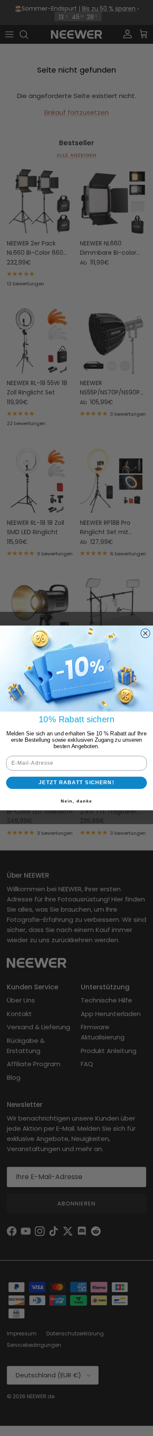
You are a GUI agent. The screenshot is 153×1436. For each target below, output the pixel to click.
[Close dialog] (145, 633)
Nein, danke (76, 801)
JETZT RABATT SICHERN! (76, 782)
